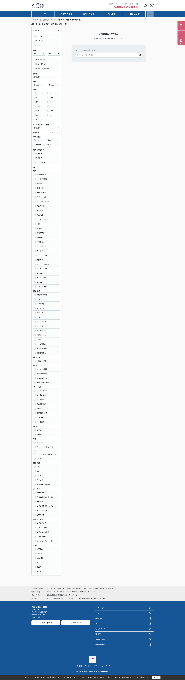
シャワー (40, 417)
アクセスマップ (100, 629)
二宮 (54, 592)
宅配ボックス (41, 501)
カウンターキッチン (43, 382)
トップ (43, 14)
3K (50, 106)
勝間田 (96, 598)
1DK (37, 97)
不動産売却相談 (100, 644)
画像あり (39, 153)
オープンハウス (42, 255)
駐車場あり (40, 549)
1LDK (51, 97)
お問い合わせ (134, 14)
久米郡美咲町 (67, 588)
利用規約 (79, 666)
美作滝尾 (89, 598)
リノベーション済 (43, 201)
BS (38, 471)
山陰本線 (75, 595)
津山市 (48, 588)
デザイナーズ (41, 197)
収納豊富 (40, 458)
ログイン (146, 6)
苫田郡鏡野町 (56, 588)
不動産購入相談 (100, 639)
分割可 (39, 224)
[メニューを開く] (150, 14)
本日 (49, 140)
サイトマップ (106, 666)
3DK (37, 111)
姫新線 (48, 595)
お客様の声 (98, 618)
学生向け (40, 273)
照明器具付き (41, 335)
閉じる (156, 677)
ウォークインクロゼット (45, 447)
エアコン (40, 430)
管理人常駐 (40, 233)
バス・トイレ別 (42, 390)
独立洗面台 (40, 422)
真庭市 (86, 588)
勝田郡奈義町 (77, 588)
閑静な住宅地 (41, 192)
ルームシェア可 (42, 269)
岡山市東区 (109, 588)
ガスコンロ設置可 (43, 264)
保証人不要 (40, 206)
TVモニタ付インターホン (45, 497)
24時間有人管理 (42, 523)
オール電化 (40, 326)
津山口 (90, 592)
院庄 (52, 598)
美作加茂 (82, 598)
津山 (47, 598)
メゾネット (40, 308)
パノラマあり (40, 162)
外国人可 (40, 260)
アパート (39, 36)
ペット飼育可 (41, 174)
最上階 (39, 562)
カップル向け (41, 278)
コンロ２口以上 (42, 369)
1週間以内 (49, 144)
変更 (57, 30)
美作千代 (74, 598)
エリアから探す (65, 14)
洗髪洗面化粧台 (42, 413)
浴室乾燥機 (40, 399)
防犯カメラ (40, 515)
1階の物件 (40, 558)
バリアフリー (41, 219)
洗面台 (39, 408)
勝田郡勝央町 (93, 588)
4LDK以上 (39, 119)
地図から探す (88, 14)
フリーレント (41, 246)
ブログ (97, 623)
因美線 (54, 595)
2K (37, 102)
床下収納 (40, 442)
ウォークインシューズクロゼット (45, 454)
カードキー (40, 251)
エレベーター (41, 331)
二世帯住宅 (40, 242)
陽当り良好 (40, 188)
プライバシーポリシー (92, 666)
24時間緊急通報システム (45, 506)
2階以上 (39, 553)
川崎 (80, 592)
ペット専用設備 (42, 179)
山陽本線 (67, 595)
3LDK (51, 111)
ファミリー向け (42, 287)
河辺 (85, 592)
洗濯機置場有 (41, 353)
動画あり (39, 158)
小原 (63, 592)
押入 (58, 592)
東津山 (57, 598)
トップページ (99, 608)
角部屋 (39, 571)
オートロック (41, 492)
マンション (39, 41)
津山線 (60, 595)
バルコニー (40, 317)
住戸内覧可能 (41, 536)
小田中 (48, 592)
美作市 (102, 588)
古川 (94, 592)
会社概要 (111, 14)
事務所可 (40, 210)
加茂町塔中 (74, 592)
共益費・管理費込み (42, 68)
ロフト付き (40, 304)
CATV (39, 475)
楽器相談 (40, 183)
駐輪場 (39, 339)
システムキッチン (43, 378)
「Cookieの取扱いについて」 (128, 677)
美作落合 (102, 598)
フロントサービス (43, 527)
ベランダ (40, 313)
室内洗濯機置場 (42, 295)
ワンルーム (39, 93)
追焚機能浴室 (41, 395)
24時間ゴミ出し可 (43, 532)
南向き (39, 567)
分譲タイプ (40, 228)
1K (50, 93)
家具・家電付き (42, 348)
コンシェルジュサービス (45, 541)
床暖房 (39, 434)
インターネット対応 (43, 484)
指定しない (39, 140)
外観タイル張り (42, 361)
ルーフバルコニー (43, 322)
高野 (68, 598)
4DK (51, 115)
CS (38, 466)
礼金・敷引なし (41, 64)
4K (37, 115)
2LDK (38, 106)
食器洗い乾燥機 (42, 373)
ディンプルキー (42, 510)
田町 (67, 592)
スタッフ (98, 613)
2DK (51, 102)
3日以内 (38, 144)
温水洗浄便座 (41, 404)
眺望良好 (40, 237)
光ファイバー (41, 480)
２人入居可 (40, 215)
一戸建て (39, 45)
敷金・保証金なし (42, 59)
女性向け (40, 282)
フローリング (41, 299)
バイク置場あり (42, 344)
